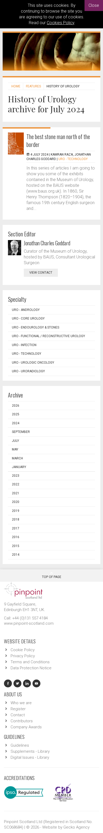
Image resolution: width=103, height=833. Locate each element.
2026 (15, 405)
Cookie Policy (23, 650)
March (17, 458)
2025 (15, 414)
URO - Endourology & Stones (35, 327)
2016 (15, 537)
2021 (15, 493)
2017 (15, 528)
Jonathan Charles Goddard (47, 243)
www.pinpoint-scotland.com (29, 623)
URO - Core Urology (28, 318)
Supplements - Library (30, 751)
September (21, 432)
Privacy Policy (23, 656)
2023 (15, 475)
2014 (15, 554)
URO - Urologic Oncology (33, 362)
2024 (15, 423)
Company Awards (26, 727)
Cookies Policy (60, 22)
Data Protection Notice (31, 668)
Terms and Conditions (30, 662)
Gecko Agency (76, 827)
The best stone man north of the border (58, 140)
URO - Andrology (26, 310)
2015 (15, 546)
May (15, 449)
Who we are (21, 703)
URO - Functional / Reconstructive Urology (48, 336)
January (19, 467)
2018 (15, 519)
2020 (15, 502)
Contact (18, 715)
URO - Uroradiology (28, 371)
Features (33, 86)
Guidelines (20, 745)
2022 (15, 484)
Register (18, 709)
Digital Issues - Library (30, 757)
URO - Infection (24, 345)
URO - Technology (73, 159)
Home (15, 86)
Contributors (22, 721)
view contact (40, 272)
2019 (15, 511)
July (15, 441)
